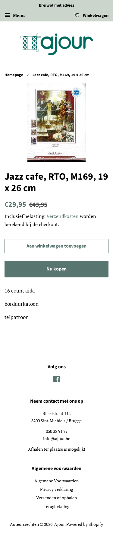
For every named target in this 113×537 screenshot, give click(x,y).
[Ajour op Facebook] (56, 380)
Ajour (59, 524)
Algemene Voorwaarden (56, 481)
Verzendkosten (62, 216)
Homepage (14, 75)
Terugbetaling (56, 506)
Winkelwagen (95, 16)
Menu (18, 15)
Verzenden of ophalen (56, 497)
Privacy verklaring (56, 489)
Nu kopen (56, 269)
